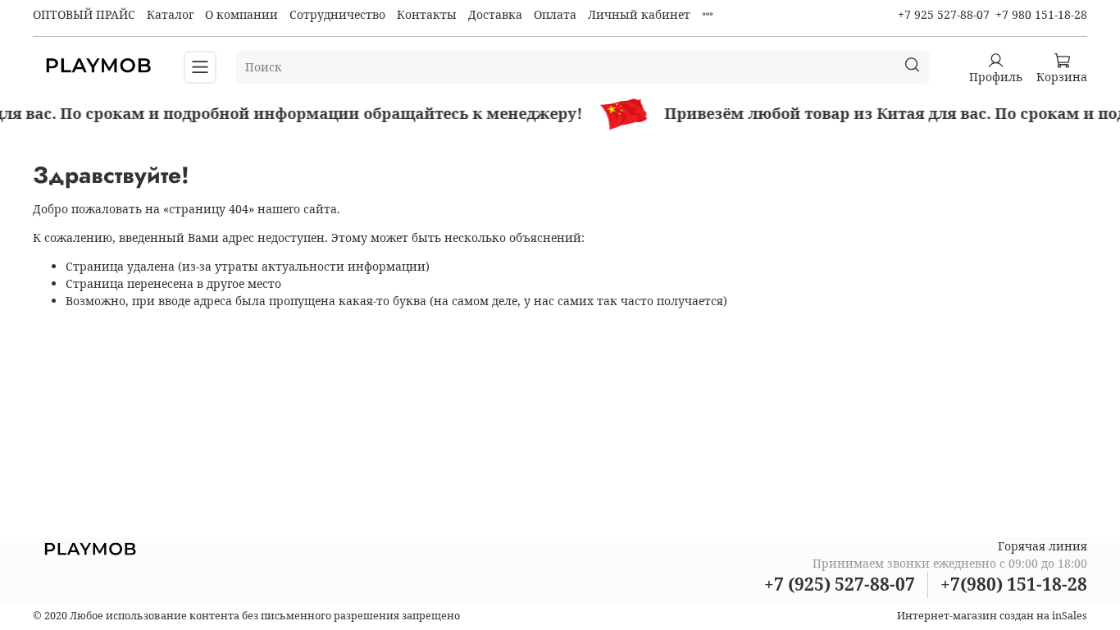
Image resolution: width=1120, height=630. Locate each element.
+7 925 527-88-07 (944, 14)
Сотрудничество (337, 14)
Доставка (495, 14)
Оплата (555, 14)
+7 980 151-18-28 (1041, 14)
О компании (241, 14)
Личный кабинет (639, 14)
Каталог (170, 14)
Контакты (427, 14)
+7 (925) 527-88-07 (839, 584)
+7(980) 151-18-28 (1013, 584)
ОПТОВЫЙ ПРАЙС (84, 14)
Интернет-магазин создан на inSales (992, 616)
